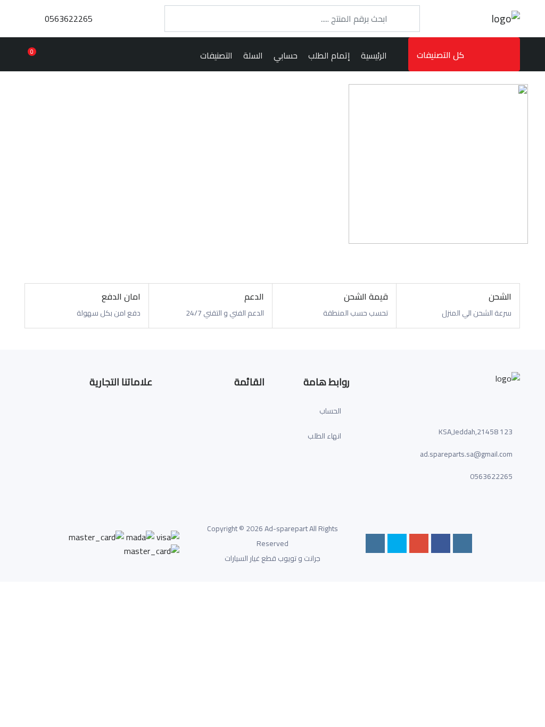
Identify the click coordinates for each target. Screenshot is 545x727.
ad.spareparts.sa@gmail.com (466, 454)
